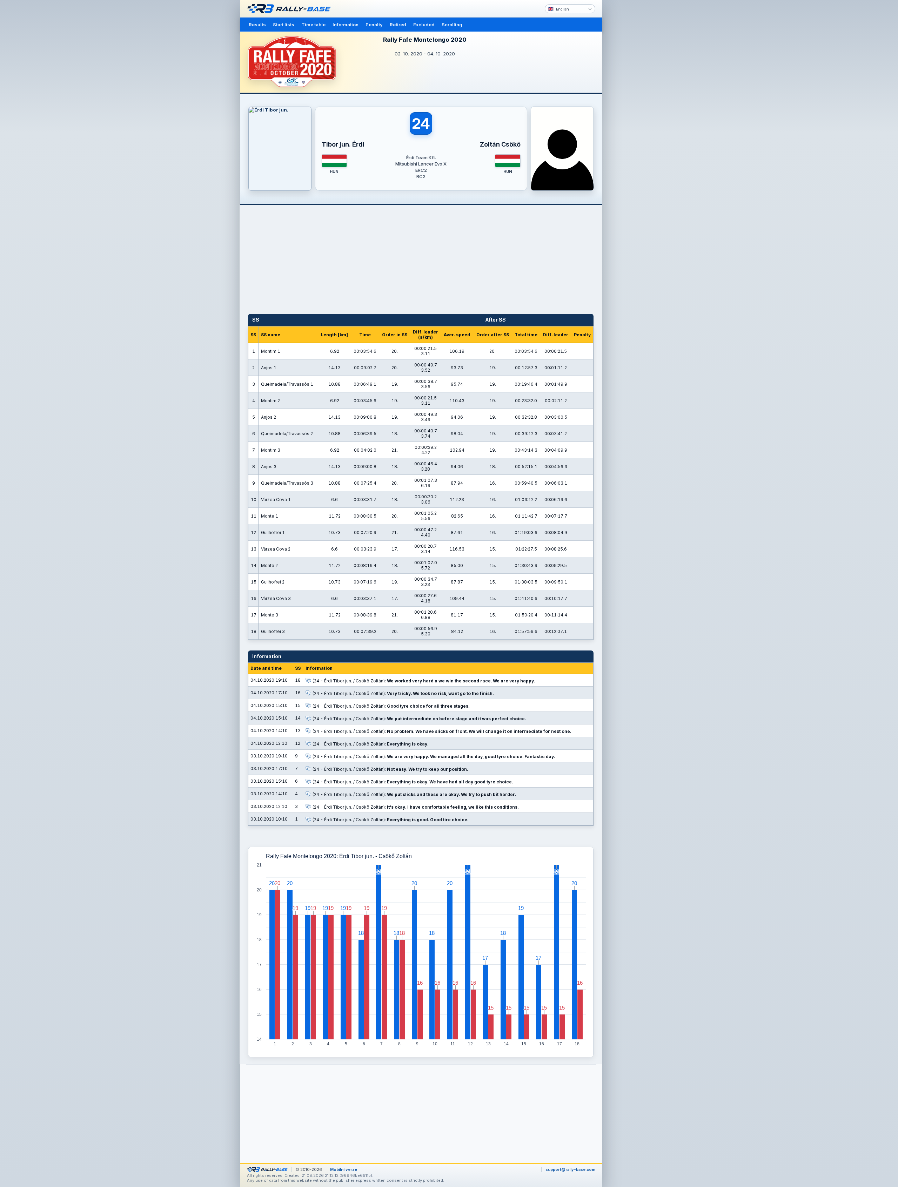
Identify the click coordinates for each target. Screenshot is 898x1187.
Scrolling (452, 24)
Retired (398, 24)
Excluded (424, 24)
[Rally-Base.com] (291, 8)
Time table (313, 24)
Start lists (283, 24)
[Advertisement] (632, 109)
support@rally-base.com (570, 1169)
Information (345, 24)
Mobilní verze (343, 1169)
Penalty (374, 24)
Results (257, 24)
